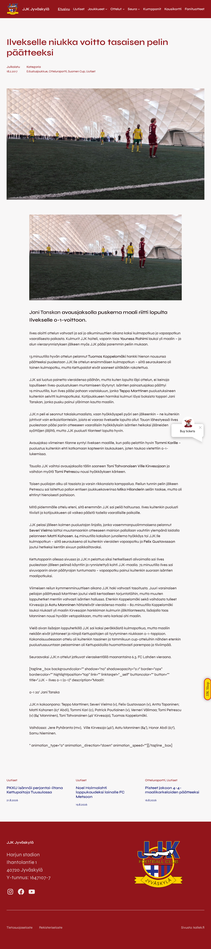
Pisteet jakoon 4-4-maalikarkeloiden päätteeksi (172, 790)
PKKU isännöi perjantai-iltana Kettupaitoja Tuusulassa (35, 790)
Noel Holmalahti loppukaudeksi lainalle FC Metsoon (100, 792)
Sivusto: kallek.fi (192, 927)
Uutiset (90, 71)
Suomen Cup (76, 71)
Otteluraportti (58, 71)
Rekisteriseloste (50, 927)
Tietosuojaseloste (20, 927)
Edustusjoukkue (37, 71)
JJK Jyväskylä (35, 9)
